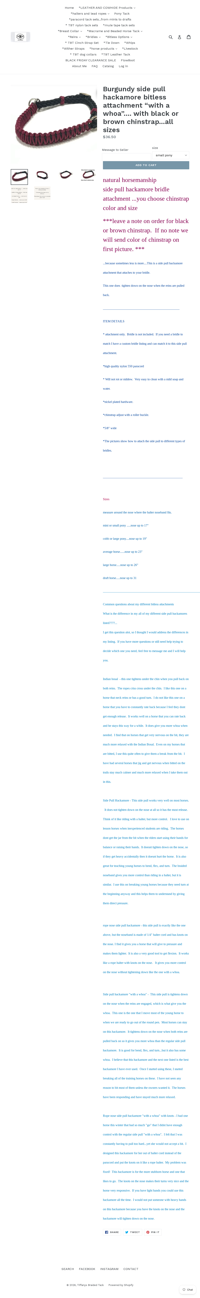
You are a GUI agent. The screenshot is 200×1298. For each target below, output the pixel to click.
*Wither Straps (73, 48)
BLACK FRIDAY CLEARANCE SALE (90, 60)
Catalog (108, 66)
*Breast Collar (69, 31)
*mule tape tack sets (119, 25)
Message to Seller (115, 150)
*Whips (129, 43)
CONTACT (130, 1269)
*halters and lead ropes (89, 13)
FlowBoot (128, 60)
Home (69, 8)
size (155, 148)
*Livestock (130, 48)
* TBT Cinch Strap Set (82, 43)
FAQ (95, 66)
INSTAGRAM (109, 1269)
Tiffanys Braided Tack (90, 1285)
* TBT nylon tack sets (81, 25)
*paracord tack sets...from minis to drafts (100, 19)
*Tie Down (111, 43)
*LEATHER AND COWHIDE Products (106, 8)
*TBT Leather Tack (115, 54)
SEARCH (68, 1269)
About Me (79, 66)
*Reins (73, 37)
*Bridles (92, 37)
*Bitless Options (117, 37)
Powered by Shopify (120, 1285)
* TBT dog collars (83, 54)
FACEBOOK (87, 1269)
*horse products (102, 48)
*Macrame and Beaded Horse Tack (113, 31)
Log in (123, 66)
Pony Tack (121, 13)
